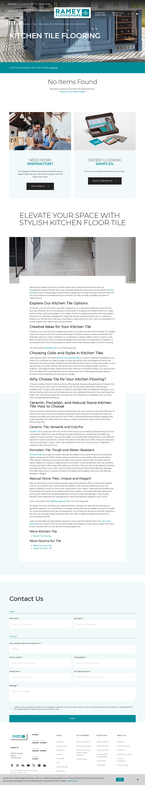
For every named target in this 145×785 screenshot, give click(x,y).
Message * (13, 685)
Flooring (25, 24)
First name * (14, 618)
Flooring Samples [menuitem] (84, 746)
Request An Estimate (117, 14)
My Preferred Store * (82, 671)
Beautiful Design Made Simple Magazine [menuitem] (83, 752)
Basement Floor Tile (42, 548)
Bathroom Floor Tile (42, 545)
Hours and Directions (100, 14)
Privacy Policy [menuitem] (122, 765)
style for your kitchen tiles (68, 358)
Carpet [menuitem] (59, 754)
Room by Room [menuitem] (123, 746)
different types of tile (59, 501)
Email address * (80, 657)
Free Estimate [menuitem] (62, 767)
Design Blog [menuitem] (82, 759)
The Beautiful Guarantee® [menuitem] (102, 755)
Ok (120, 779)
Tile (34, 24)
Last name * (78, 618)
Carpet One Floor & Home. (27, 771)
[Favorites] (133, 14)
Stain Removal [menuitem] (103, 742)
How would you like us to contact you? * (25, 643)
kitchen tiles (51, 348)
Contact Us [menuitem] (121, 750)
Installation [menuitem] (101, 765)
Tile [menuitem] (57, 763)
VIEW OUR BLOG (38, 186)
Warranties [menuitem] (101, 761)
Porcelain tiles (36, 455)
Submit (72, 718)
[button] (128, 14)
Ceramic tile (35, 431)
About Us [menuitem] (120, 742)
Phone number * (16, 657)
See (35, 536)
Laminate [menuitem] (60, 759)
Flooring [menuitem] (59, 742)
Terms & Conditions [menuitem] (121, 760)
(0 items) (137, 14)
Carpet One (14, 24)
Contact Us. (53, 68)
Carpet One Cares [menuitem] (124, 754)
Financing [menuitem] (60, 771)
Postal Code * (14, 671)
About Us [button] (12, 18)
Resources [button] (44, 11)
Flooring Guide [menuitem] (103, 750)
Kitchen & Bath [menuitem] (28, 11)
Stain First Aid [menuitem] (102, 746)
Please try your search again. (72, 92)
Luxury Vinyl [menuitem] (61, 746)
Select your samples (102, 181)
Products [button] (12, 11)
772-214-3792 (45, 4)
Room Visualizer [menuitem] (83, 742)
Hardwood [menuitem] (60, 750)
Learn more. (72, 781)
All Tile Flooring (44, 536)
